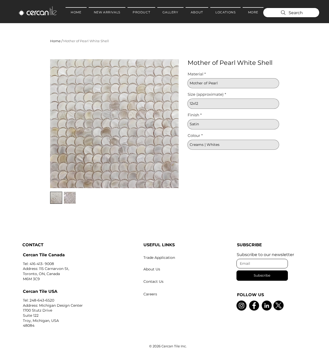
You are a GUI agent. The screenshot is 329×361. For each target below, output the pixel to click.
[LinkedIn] (267, 306)
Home (55, 41)
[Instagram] (241, 306)
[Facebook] (254, 306)
